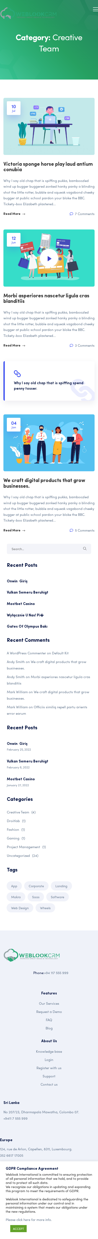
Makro (16, 897)
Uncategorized (22, 855)
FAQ (49, 1019)
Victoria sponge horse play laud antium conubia (48, 167)
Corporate (36, 886)
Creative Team (21, 812)
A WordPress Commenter (26, 652)
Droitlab (16, 820)
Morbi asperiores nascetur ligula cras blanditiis (46, 298)
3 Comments (84, 345)
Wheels (45, 908)
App (14, 886)
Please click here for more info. (29, 1220)
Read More (12, 214)
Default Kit (60, 652)
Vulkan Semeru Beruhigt (27, 592)
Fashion (16, 829)
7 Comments (84, 214)
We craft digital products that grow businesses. (44, 483)
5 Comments (84, 530)
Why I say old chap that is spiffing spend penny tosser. (48, 386)
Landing (61, 886)
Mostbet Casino (21, 604)
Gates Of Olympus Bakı (27, 627)
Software (57, 897)
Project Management (26, 846)
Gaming (16, 838)
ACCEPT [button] (18, 1228)
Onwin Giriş (17, 581)
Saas (35, 897)
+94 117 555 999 (56, 972)
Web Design (20, 908)
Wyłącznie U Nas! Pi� (25, 615)
